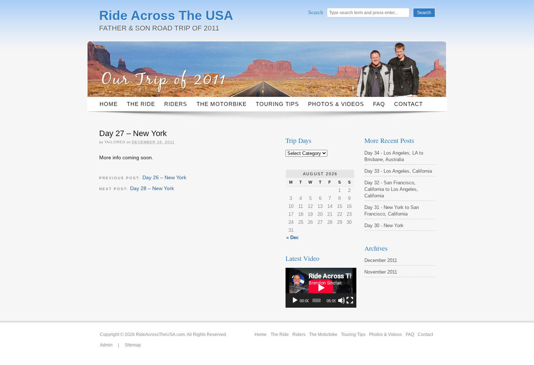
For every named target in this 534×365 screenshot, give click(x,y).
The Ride (141, 104)
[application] (321, 288)
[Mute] (341, 300)
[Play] (295, 300)
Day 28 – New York (152, 188)
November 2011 (380, 272)
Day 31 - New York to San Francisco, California (391, 211)
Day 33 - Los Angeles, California (398, 171)
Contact (408, 104)
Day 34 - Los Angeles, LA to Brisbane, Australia (393, 156)
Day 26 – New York (164, 177)
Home (109, 104)
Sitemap (133, 345)
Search (316, 12)
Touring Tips (277, 104)
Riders (175, 104)
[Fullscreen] (349, 300)
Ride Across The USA (166, 15)
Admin (106, 345)
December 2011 (380, 260)
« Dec (292, 237)
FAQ (379, 104)
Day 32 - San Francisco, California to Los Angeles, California (391, 189)
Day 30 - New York (384, 225)
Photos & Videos (336, 104)
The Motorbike (222, 104)
